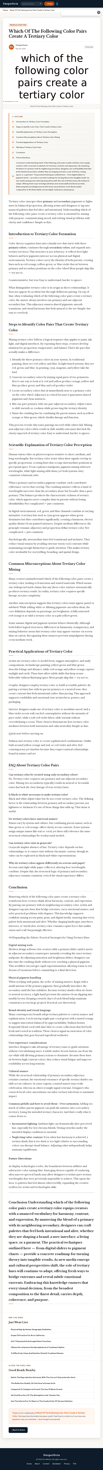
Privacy (67, 1464)
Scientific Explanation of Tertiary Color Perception (36, 132)
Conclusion (20, 152)
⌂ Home (49, 4)
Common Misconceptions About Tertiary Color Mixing (38, 137)
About (37, 1464)
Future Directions (23, 158)
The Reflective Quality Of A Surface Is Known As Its (33, 1383)
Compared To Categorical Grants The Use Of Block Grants (36, 1389)
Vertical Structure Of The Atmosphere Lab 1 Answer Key (35, 1395)
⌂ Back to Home (18, 1430)
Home (29, 1464)
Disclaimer (56, 1464)
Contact (46, 1464)
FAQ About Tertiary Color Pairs (28, 147)
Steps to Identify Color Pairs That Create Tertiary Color (39, 127)
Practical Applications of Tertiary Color (32, 142)
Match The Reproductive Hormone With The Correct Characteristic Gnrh (43, 1377)
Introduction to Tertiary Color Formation (32, 122)
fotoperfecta (10, 3)
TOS (74, 1464)
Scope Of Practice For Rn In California (27, 1335)
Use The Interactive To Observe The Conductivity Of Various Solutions (41, 1401)
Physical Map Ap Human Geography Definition (31, 1329)
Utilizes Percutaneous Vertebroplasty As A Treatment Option (37, 1347)
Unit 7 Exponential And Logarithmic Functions (31, 1341)
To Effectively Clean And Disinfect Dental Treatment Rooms (37, 1353)
